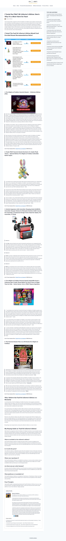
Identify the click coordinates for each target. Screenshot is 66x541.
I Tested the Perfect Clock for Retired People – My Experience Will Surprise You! (54, 16)
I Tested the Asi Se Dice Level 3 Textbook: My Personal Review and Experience (54, 43)
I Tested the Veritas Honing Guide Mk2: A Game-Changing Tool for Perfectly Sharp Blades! (55, 48)
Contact (51, 5)
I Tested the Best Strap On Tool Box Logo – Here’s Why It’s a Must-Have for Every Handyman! (22, 524)
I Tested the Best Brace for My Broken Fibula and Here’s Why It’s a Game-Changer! (54, 37)
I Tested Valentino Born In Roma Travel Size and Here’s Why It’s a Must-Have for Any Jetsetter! (55, 64)
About (18, 5)
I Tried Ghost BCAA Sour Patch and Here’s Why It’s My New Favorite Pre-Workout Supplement (54, 32)
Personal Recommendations (26, 5)
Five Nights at (10, 92)
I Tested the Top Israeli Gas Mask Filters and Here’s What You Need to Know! (54, 21)
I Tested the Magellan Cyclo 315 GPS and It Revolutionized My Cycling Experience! (20, 526)
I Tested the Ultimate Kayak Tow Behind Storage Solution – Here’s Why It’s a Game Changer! (54, 26)
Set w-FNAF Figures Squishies (31, 284)
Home (14, 5)
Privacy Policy (45, 5)
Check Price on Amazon (36, 43)
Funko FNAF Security (12, 152)
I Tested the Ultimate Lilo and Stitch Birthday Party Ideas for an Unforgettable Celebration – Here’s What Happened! (23, 521)
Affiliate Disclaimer (37, 5)
